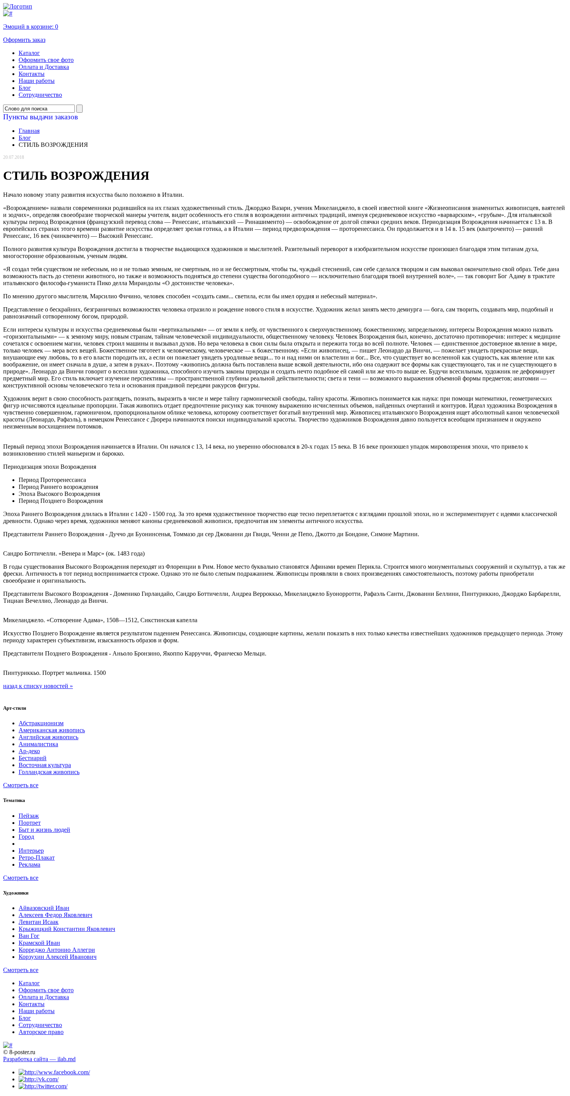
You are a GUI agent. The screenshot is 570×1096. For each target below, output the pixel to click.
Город (26, 836)
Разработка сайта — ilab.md (39, 1059)
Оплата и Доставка (44, 67)
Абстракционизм (41, 723)
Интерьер (31, 850)
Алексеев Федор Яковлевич (55, 915)
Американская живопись (52, 730)
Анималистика (38, 744)
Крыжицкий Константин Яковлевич (67, 929)
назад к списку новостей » (38, 686)
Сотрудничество (40, 94)
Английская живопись (48, 737)
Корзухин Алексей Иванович (58, 956)
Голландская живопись (49, 772)
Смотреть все (20, 785)
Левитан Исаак (39, 922)
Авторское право (41, 1032)
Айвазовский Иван (44, 908)
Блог (25, 87)
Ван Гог (29, 936)
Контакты (32, 74)
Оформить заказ (24, 39)
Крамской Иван (39, 942)
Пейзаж (29, 815)
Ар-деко (29, 751)
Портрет (30, 822)
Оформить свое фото (46, 60)
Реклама (29, 864)
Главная (29, 130)
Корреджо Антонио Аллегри (57, 949)
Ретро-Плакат (37, 857)
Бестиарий (33, 758)
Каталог (29, 53)
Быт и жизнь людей (44, 829)
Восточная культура (45, 765)
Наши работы (37, 80)
